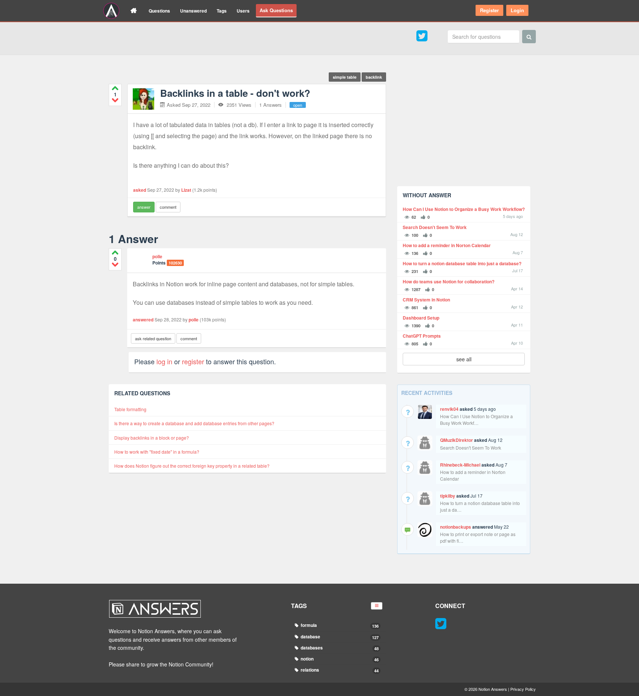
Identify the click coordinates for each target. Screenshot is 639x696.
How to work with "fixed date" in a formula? (156, 451)
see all (463, 359)
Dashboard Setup (421, 318)
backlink (374, 77)
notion (339, 658)
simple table (344, 77)
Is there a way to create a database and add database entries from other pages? (194, 423)
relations (339, 669)
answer (144, 207)
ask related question (153, 338)
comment (168, 207)
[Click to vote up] (115, 88)
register (193, 361)
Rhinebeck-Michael (460, 464)
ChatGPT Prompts (422, 336)
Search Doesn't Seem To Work (435, 227)
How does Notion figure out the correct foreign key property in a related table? (192, 466)
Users (243, 10)
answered (143, 319)
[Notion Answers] (111, 10)
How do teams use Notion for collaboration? (448, 282)
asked (139, 190)
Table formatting (130, 409)
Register (489, 10)
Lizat (186, 190)
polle (157, 256)
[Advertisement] (463, 129)
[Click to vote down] (115, 100)
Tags (222, 10)
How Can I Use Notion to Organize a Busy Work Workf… (476, 419)
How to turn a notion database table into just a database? (462, 263)
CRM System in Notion (426, 300)
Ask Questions (276, 10)
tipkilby (447, 495)
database (339, 636)
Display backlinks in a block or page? (151, 437)
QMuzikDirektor (456, 440)
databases (339, 647)
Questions (159, 10)
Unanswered (193, 10)
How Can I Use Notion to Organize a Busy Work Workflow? (464, 209)
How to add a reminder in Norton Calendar (447, 245)
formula (339, 625)
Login (517, 10)
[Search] (529, 36)
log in (164, 361)
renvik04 (449, 409)
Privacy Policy (523, 689)
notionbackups (455, 526)
